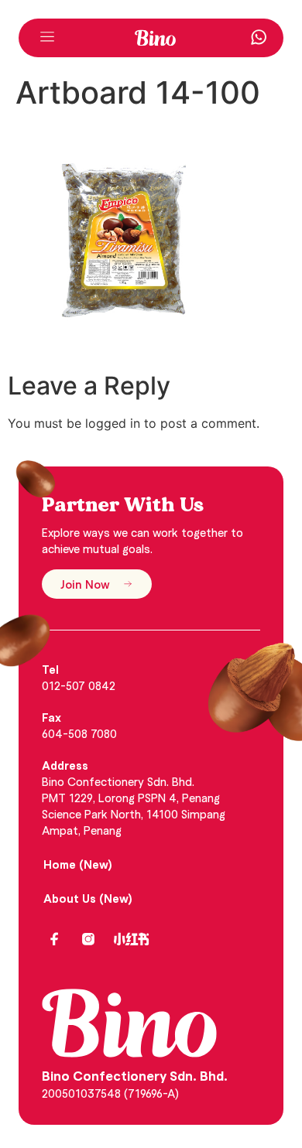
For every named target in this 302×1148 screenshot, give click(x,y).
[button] (47, 38)
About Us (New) (87, 898)
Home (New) (77, 864)
